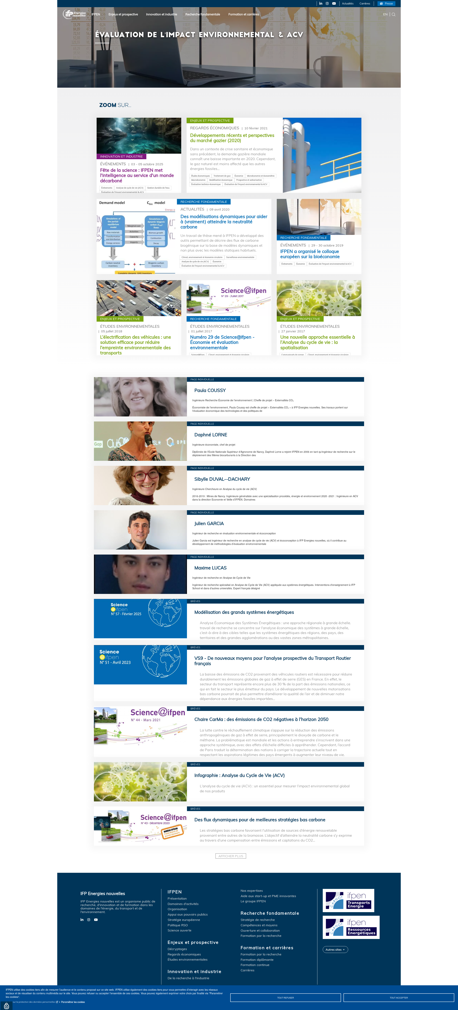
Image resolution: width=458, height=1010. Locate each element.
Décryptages (177, 949)
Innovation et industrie (161, 14)
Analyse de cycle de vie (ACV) (129, 188)
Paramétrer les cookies (73, 1002)
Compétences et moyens (259, 925)
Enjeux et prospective (123, 14)
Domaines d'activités (183, 904)
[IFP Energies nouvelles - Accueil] (74, 14)
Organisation (177, 909)
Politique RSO (178, 925)
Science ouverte (179, 930)
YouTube (334, 3)
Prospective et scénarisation (249, 180)
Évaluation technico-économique (206, 184)
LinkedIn (319, 3)
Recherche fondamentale (202, 14)
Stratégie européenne (184, 920)
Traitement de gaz (222, 176)
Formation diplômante (257, 960)
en (385, 14)
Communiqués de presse (292, 354)
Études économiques (200, 176)
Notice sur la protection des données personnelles (30, 1002)
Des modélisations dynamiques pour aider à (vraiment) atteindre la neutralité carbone (224, 222)
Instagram (327, 3)
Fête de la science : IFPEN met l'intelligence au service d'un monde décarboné (137, 175)
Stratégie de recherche (258, 920)
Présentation (177, 898)
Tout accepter (399, 997)
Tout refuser (285, 997)
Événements (113, 163)
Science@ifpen (197, 354)
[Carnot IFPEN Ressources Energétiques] (352, 927)
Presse (389, 3)
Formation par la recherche (261, 936)
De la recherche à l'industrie (188, 978)
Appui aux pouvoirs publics (188, 914)
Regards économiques (214, 127)
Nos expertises (252, 890)
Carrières (365, 3)
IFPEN (96, 14)
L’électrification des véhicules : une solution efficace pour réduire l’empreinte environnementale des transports (135, 344)
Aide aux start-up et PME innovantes (268, 896)
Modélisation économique (220, 180)
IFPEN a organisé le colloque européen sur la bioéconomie (310, 253)
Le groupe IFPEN (253, 901)
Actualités (348, 3)
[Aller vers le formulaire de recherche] (393, 14)
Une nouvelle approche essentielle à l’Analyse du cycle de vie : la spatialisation (317, 342)
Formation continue (255, 965)
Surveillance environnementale (240, 257)
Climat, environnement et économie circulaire (202, 257)
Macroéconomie (198, 180)
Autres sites (334, 949)
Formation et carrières (243, 14)
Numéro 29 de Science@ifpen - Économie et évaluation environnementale (222, 342)
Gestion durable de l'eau (158, 188)
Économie (239, 176)
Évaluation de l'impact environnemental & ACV (122, 192)
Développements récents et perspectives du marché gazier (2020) (232, 137)
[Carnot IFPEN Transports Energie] (352, 900)
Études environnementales (130, 326)
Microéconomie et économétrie (260, 176)
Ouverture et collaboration (260, 930)
